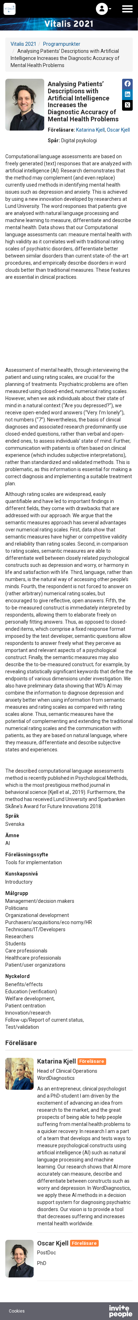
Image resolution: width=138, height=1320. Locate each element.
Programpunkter (61, 44)
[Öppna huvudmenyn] (127, 9)
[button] (104, 9)
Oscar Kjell (118, 130)
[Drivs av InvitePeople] (102, 1312)
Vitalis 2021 (23, 44)
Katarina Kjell (90, 130)
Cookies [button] (17, 1311)
